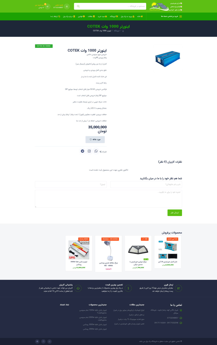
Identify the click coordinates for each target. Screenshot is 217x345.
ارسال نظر (175, 212)
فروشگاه (113, 16)
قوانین (80, 16)
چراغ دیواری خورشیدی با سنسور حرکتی (138, 263)
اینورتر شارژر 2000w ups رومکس (95, 329)
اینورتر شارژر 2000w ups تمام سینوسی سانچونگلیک (93, 318)
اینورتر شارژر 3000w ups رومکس (79, 263)
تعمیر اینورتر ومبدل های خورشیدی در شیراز (129, 323)
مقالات (90, 16)
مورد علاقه (96, 139)
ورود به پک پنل (126, 16)
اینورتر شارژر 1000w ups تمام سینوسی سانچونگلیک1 (93, 311)
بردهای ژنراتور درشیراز (136, 314)
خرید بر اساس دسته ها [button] (169, 16)
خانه (138, 16)
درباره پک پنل (68, 16)
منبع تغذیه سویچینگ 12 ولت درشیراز (131, 319)
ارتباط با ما (54, 16)
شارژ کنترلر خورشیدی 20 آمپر (167, 261)
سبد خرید (101, 16)
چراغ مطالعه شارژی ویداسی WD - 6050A (108, 264)
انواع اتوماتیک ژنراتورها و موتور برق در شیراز (128, 310)
